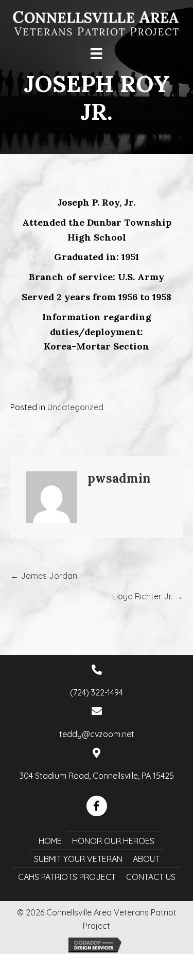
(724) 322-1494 (96, 692)
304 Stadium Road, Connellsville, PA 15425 (97, 775)
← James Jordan (43, 576)
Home (50, 841)
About (146, 859)
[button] (96, 806)
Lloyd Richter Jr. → (147, 596)
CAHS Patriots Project (67, 877)
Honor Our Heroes (113, 841)
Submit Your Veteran (78, 859)
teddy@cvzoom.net (96, 734)
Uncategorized (75, 407)
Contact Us (151, 877)
